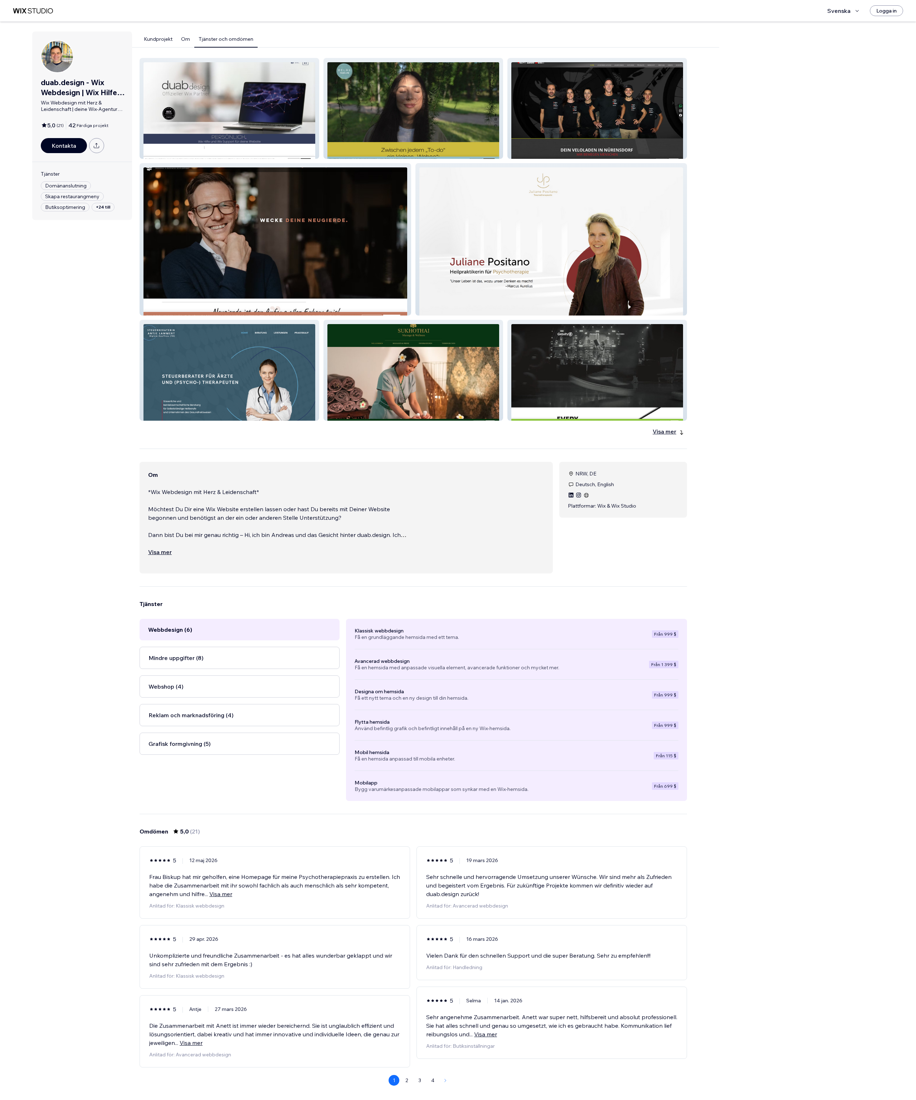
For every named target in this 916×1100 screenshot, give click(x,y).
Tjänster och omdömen (226, 39)
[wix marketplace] (33, 11)
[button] (229, 108)
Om (185, 39)
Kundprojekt (158, 39)
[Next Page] (445, 1080)
